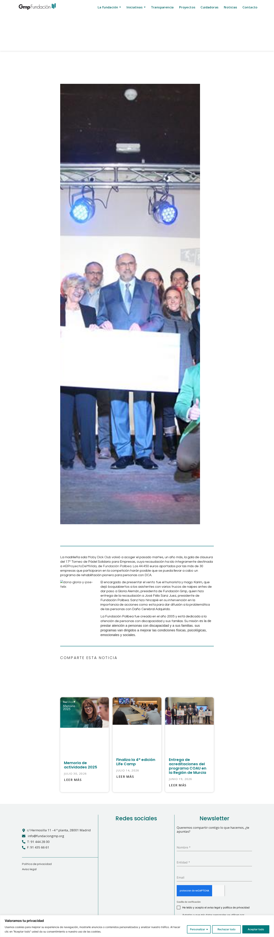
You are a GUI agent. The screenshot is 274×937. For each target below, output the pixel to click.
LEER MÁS (73, 780)
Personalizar (197, 929)
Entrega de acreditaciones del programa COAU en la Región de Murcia (187, 766)
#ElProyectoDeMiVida (80, 566)
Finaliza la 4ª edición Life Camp (135, 762)
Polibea (125, 566)
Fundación (111, 566)
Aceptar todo (256, 929)
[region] (137, 926)
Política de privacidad (37, 864)
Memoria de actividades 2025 (80, 765)
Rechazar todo (226, 929)
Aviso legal (29, 869)
